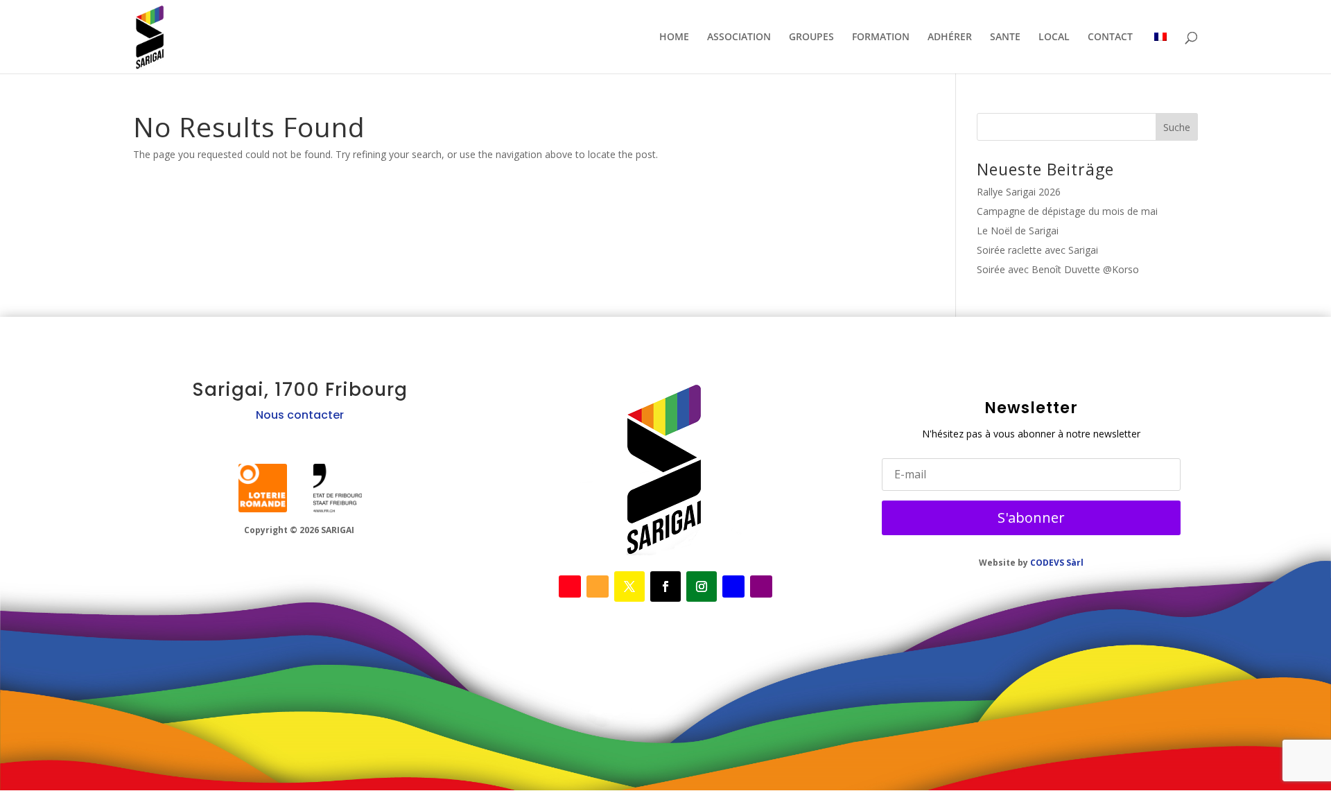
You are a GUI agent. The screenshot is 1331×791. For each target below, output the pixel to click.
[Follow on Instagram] (701, 586)
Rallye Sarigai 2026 (1019, 191)
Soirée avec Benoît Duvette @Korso (1058, 269)
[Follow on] (262, 488)
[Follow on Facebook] (570, 586)
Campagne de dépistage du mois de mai (1067, 211)
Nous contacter (300, 415)
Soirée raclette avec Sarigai (1037, 250)
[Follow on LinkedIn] (733, 586)
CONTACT (1110, 37)
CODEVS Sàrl (1057, 562)
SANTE (1005, 37)
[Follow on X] (597, 586)
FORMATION (881, 37)
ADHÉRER (950, 37)
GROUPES (811, 37)
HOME (674, 37)
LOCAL (1054, 37)
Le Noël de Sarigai (1018, 230)
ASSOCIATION (739, 37)
